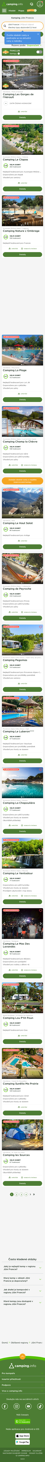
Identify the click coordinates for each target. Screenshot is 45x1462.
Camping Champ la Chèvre (20, 441)
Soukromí (37, 1451)
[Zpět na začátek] (23, 1357)
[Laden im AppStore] (22, 1436)
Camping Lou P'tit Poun (18, 1017)
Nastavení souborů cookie (15, 1453)
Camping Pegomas (15, 660)
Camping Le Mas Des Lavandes (16, 945)
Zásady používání (12, 1451)
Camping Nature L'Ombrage (21, 230)
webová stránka (30, 248)
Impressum (26, 1451)
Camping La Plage (15, 370)
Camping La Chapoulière (19, 802)
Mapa (21, 10)
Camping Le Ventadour (18, 873)
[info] (19, 54)
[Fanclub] (32, 10)
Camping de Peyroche (17, 588)
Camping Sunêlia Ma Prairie (20, 1083)
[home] (22, 1365)
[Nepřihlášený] (40, 4)
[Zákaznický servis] (31, 4)
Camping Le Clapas (15, 159)
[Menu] (4, 10)
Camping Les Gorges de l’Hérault (18, 96)
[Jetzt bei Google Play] (22, 1442)
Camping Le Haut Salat (18, 523)
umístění (24, 111)
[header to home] (12, 4)
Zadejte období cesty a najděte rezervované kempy (23, 481)
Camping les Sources (16, 1154)
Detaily (22, 117)
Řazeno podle (18, 45)
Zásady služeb (35, 1453)
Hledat (12, 10)
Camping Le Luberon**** (18, 731)
